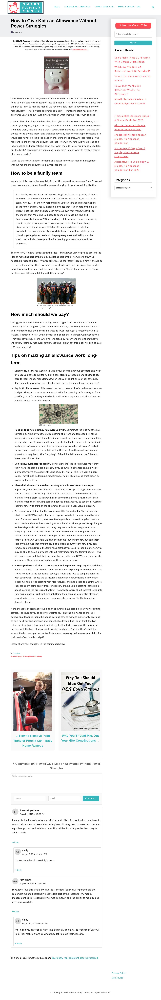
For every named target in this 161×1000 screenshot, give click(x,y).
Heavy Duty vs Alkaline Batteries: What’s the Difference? (127, 90)
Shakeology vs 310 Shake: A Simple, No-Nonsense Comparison (130, 139)
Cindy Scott (16, 653)
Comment (90, 798)
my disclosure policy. (80, 50)
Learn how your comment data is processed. (75, 958)
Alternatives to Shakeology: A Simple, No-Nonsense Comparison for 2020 (131, 166)
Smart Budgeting (16, 656)
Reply (16, 843)
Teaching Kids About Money (32, 656)
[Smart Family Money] (26, 7)
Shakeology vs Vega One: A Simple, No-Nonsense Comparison (129, 152)
